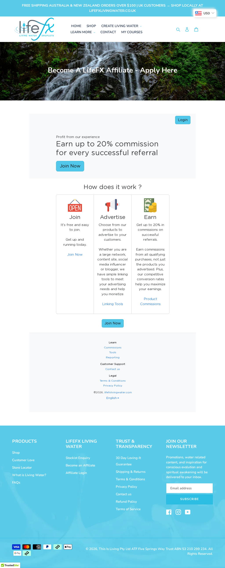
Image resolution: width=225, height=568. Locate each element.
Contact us (123, 494)
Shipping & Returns (130, 472)
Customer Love (23, 460)
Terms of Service (128, 509)
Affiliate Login (76, 473)
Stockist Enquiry (78, 458)
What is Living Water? (29, 475)
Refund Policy (126, 501)
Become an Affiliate (80, 465)
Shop (16, 452)
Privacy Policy (126, 486)
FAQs (16, 482)
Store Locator (22, 467)
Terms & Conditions (130, 479)
